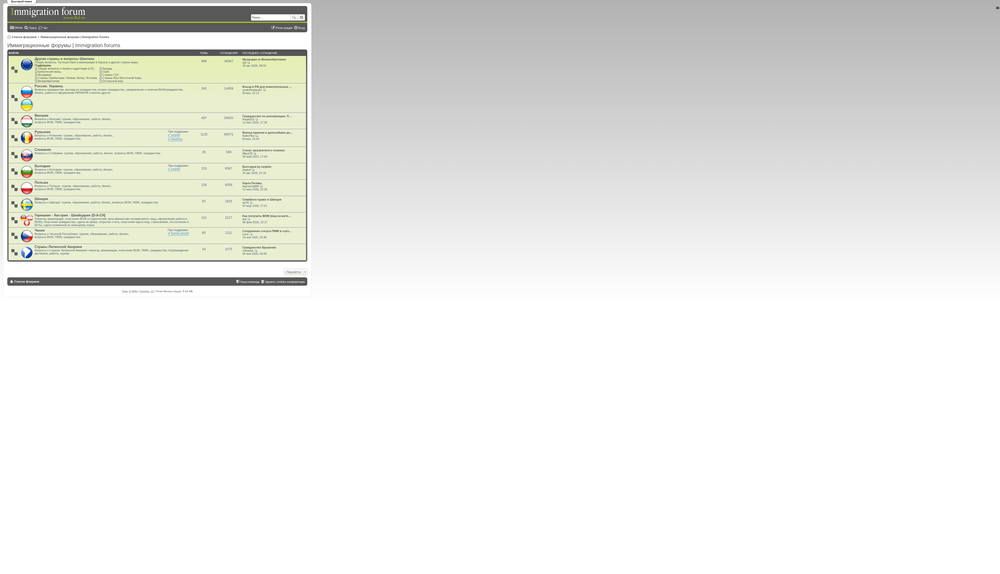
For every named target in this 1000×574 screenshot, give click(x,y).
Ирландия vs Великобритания (264, 59)
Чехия (40, 230)
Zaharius (248, 250)
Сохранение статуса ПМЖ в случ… (267, 231)
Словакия (43, 150)
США (105, 71)
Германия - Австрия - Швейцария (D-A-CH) (70, 215)
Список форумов (24, 37)
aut (244, 62)
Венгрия (41, 115)
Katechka (248, 135)
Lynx (245, 234)
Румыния (43, 132)
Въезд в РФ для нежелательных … (267, 86)
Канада (107, 68)
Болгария (43, 166)
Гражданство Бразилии (259, 247)
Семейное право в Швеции (262, 199)
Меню (19, 27)
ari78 (245, 202)
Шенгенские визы (49, 71)
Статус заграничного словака (263, 150)
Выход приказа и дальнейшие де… (267, 132)
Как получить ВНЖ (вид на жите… (266, 215)
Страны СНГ (110, 74)
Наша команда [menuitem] (249, 281)
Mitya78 (247, 153)
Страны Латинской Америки (58, 247)
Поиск (294, 17)
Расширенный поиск (301, 17)
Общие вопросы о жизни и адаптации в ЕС (66, 68)
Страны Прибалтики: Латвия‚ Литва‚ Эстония (67, 77)
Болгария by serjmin (256, 166)
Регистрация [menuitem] (284, 27)
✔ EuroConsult (178, 233)
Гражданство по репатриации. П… (267, 116)
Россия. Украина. (49, 86)
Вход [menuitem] (301, 27)
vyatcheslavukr (252, 89)
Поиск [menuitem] (33, 27)
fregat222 (248, 119)
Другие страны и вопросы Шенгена (64, 59)
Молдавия (44, 74)
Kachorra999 (250, 186)
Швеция (41, 199)
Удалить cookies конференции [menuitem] (285, 281)
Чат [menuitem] (45, 27)
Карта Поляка (252, 183)
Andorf (246, 169)
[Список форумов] (48, 13)
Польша (41, 182)
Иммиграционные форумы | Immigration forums (75, 37)
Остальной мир (112, 81)
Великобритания (48, 81)
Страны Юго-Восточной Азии (121, 77)
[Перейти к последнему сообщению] (248, 62)
